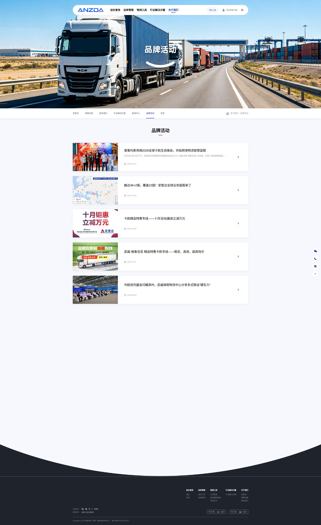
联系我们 (103, 113)
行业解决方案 (157, 10)
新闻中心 (136, 113)
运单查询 (201, 498)
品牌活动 (150, 113)
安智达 (76, 113)
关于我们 (173, 10)
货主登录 (229, 10)
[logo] (91, 10)
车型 (162, 113)
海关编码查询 (215, 498)
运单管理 (129, 10)
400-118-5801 (88, 512)
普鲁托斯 (89, 113)
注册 (235, 10)
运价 (188, 494)
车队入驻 (212, 10)
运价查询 (115, 10)
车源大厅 (213, 501)
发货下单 (201, 494)
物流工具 (142, 10)
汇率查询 (213, 494)
